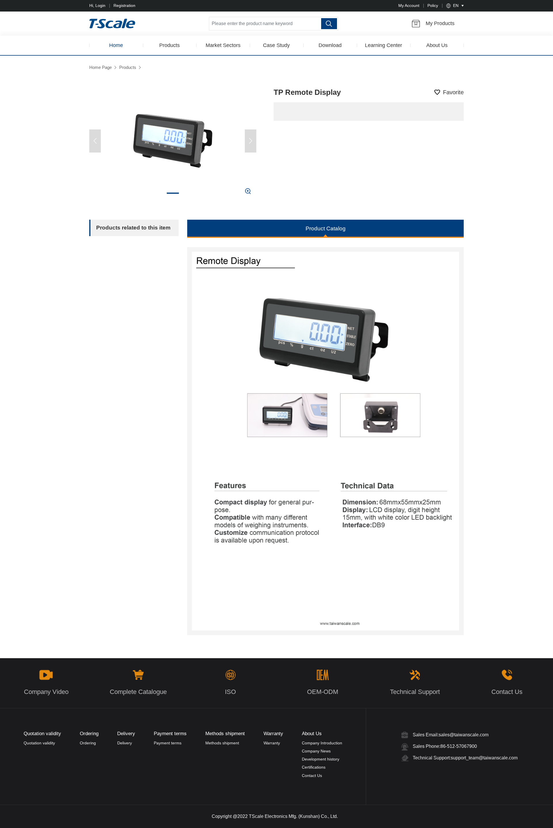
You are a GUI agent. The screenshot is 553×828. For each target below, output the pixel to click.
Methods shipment (222, 743)
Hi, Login (97, 5)
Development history (320, 759)
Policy (432, 5)
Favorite (453, 92)
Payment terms (167, 743)
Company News (316, 751)
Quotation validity (39, 743)
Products (127, 67)
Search (329, 23)
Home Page (100, 67)
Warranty (272, 743)
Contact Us (312, 775)
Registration (124, 5)
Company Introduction (322, 743)
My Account (408, 5)
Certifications (313, 767)
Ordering (88, 743)
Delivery (124, 743)
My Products (440, 23)
